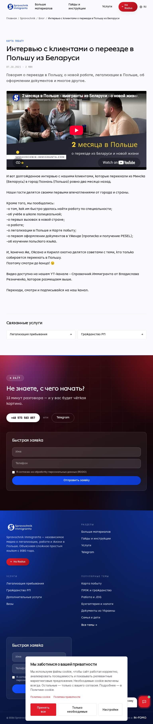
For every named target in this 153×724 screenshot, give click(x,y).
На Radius (127, 7)
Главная (11, 18)
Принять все (43, 709)
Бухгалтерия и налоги (97, 604)
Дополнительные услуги (24, 597)
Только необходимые (77, 709)
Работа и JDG (91, 597)
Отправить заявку (77, 480)
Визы (10, 604)
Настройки (110, 709)
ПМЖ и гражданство (96, 590)
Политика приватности (67, 696)
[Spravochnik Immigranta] (17, 6)
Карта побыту (91, 583)
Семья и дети (90, 617)
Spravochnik (27, 18)
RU (145, 6)
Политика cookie (40, 696)
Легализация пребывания (41, 334)
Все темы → (89, 625)
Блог (42, 18)
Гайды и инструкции (77, 6)
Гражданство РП (112, 334)
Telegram (63, 417)
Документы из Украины (98, 610)
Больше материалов (43, 6)
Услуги (107, 6)
